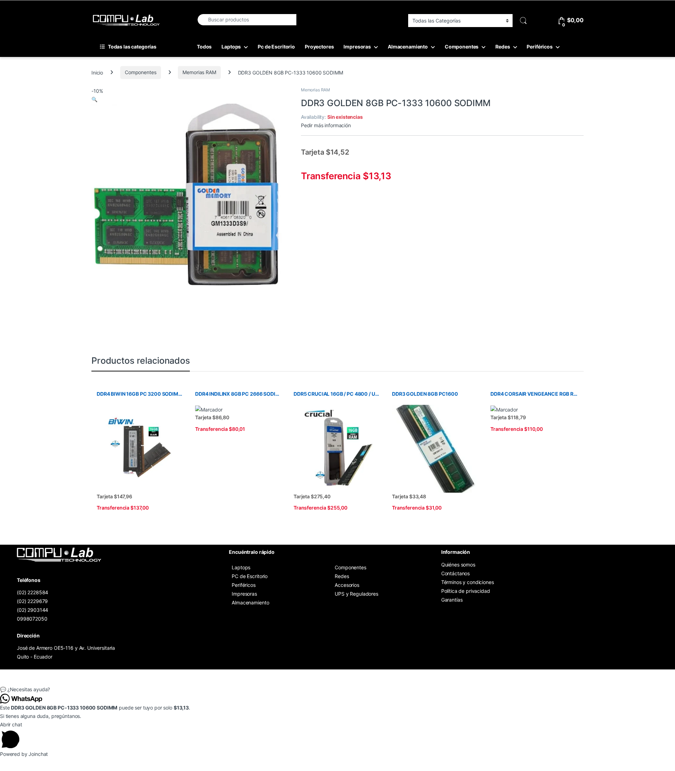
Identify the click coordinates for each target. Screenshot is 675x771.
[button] (94, 99)
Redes (502, 47)
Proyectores (319, 47)
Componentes (461, 47)
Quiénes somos (458, 565)
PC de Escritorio (250, 576)
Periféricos (539, 47)
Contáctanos (455, 573)
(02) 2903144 (32, 610)
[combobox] (246, 19)
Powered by (24, 754)
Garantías (452, 600)
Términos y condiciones (467, 582)
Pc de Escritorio (276, 47)
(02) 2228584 (32, 592)
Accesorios (347, 585)
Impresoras (357, 47)
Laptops (231, 47)
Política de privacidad (465, 591)
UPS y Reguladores (356, 594)
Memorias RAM (199, 72)
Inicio (97, 72)
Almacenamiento (408, 47)
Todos (204, 47)
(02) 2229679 (32, 601)
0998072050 (32, 619)
